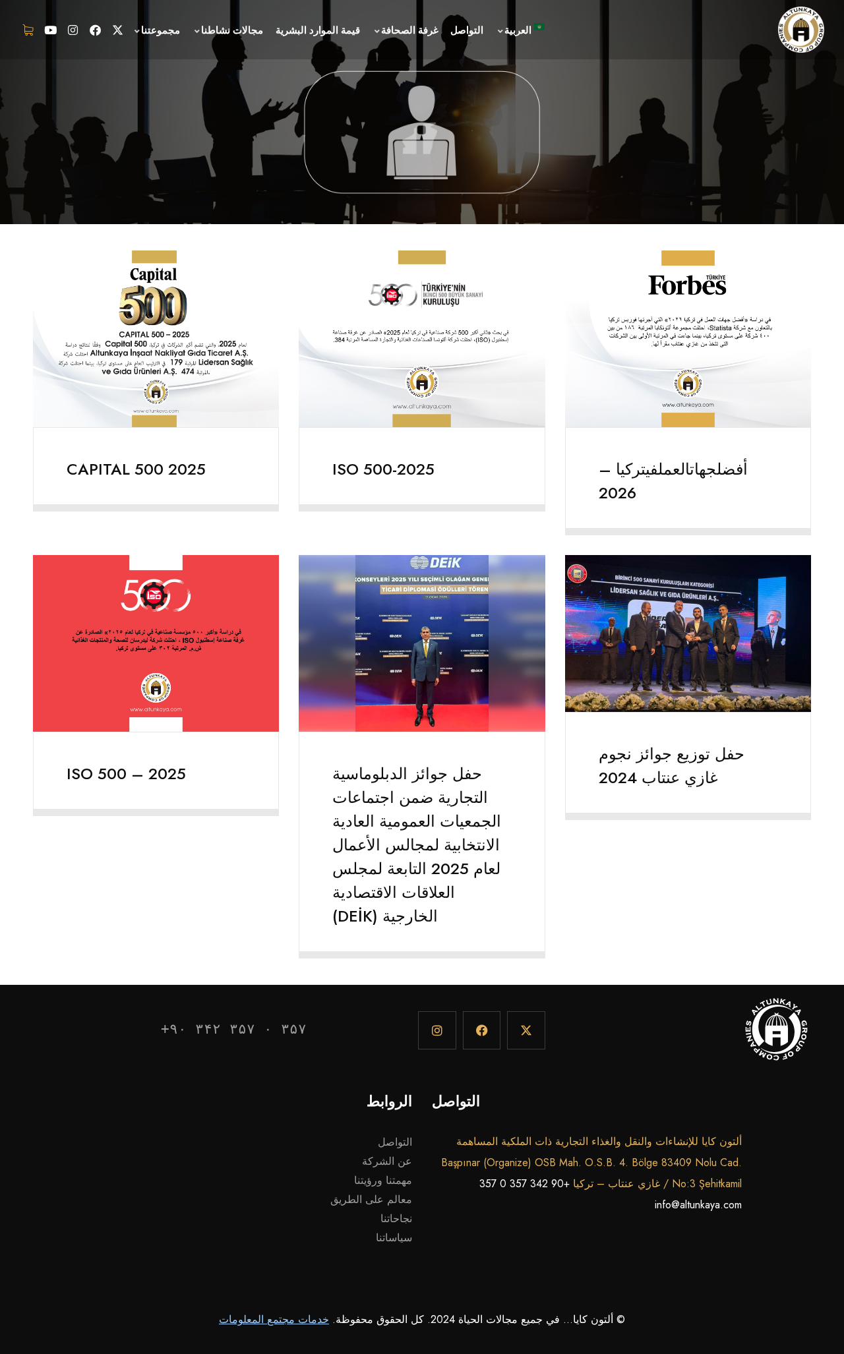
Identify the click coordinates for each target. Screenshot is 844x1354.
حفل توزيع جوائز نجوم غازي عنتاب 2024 (671, 765)
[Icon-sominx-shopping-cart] (28, 29)
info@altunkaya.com (698, 1204)
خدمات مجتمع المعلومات (274, 1319)
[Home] (776, 1036)
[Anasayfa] (801, 30)
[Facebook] (95, 29)
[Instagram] (73, 29)
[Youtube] (51, 29)
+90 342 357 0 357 (524, 1183)
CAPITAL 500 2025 (136, 469)
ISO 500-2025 (383, 469)
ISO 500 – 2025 (126, 773)
